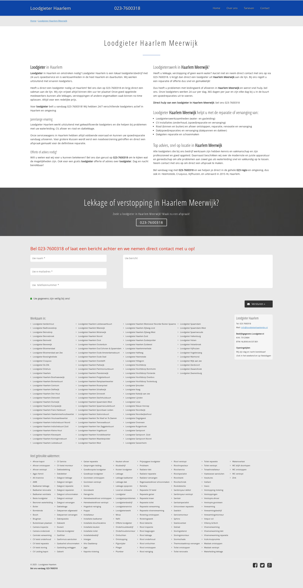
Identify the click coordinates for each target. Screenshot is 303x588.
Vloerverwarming (212, 527)
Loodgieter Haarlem (50, 8)
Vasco (206, 486)
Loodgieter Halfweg (134, 352)
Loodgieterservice (124, 506)
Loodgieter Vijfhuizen (190, 348)
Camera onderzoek (41, 531)
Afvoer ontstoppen (41, 465)
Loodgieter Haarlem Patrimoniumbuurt (96, 369)
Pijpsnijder (120, 543)
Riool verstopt (180, 461)
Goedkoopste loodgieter (95, 469)
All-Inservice (38, 477)
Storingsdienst (180, 531)
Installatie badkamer (93, 518)
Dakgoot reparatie (65, 486)
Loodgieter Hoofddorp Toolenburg (141, 381)
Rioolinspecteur (181, 465)
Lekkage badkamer (124, 477)
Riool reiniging (146, 551)
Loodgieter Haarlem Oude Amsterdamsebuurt (99, 352)
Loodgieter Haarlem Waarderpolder (94, 438)
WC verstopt (237, 473)
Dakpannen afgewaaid (67, 510)
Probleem (144, 465)
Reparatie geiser (147, 494)
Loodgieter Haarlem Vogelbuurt (92, 430)
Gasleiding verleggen (66, 547)
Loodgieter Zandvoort (190, 365)
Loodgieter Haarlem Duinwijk (46, 402)
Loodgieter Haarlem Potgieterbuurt (94, 377)
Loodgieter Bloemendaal (44, 348)
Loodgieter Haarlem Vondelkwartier (94, 434)
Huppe (87, 510)
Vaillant (207, 482)
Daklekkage (62, 506)
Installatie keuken (92, 527)
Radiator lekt (145, 469)
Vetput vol (209, 518)
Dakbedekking (63, 469)
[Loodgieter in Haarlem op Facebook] (255, 565)
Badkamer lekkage (41, 486)
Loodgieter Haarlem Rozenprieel (92, 385)
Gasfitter (61, 535)
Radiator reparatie (148, 473)
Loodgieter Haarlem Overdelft (91, 361)
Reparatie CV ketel (148, 490)
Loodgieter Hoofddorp (136, 365)
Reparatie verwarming (150, 506)
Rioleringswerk (146, 518)
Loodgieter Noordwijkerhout (139, 414)
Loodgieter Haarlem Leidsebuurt (47, 443)
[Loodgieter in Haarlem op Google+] (270, 565)
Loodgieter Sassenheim (136, 443)
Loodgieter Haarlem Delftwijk (46, 389)
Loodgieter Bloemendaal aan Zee (48, 352)
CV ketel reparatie (41, 543)
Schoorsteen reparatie (184, 506)
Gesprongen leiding (92, 465)
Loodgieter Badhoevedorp (45, 328)
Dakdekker (62, 473)
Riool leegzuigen (147, 531)
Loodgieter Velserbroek (190, 344)
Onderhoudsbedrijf (124, 527)
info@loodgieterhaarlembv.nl (254, 327)
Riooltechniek (180, 482)
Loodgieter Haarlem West (89, 443)
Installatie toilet (91, 531)
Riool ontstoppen (148, 547)
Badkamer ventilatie (42, 494)
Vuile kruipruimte (212, 539)
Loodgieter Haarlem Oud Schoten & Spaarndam (99, 348)
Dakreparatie (63, 518)
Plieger (119, 547)
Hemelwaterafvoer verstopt (96, 502)
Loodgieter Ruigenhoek (136, 426)
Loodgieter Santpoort (135, 430)
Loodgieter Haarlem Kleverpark (47, 434)
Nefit (118, 518)
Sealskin (177, 510)
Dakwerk (61, 523)
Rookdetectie (180, 486)
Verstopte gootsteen (213, 502)
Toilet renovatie (181, 551)
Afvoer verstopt (40, 469)
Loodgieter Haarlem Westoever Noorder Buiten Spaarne (151, 324)
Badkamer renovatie (42, 490)
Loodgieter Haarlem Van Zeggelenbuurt (96, 426)
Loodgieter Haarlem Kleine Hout (47, 430)
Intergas (87, 539)
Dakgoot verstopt (65, 498)
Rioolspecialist (180, 473)
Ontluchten (121, 535)
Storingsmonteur (181, 535)
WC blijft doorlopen (241, 465)
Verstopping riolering (213, 490)
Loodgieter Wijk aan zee (191, 361)
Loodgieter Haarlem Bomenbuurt (48, 381)
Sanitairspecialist (181, 502)
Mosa (118, 514)
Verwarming (209, 506)
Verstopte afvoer (211, 498)
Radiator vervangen (148, 477)
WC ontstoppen (239, 469)
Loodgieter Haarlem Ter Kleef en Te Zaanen (97, 418)
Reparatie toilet (147, 502)
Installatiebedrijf (91, 535)
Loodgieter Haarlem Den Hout (46, 393)
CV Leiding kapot (40, 551)
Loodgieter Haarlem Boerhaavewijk (49, 377)
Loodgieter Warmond (189, 356)
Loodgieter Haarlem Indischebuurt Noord (51, 422)
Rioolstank (178, 477)
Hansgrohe (88, 494)
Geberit (60, 551)
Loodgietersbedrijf (124, 502)
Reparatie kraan (147, 498)
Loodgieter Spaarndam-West (193, 328)
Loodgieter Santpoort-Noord (139, 438)
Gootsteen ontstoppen (94, 477)
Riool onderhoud (147, 539)
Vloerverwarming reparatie (216, 535)
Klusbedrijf (121, 465)
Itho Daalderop (90, 543)
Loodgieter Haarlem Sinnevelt (91, 393)
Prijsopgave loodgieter (150, 461)
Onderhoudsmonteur (125, 531)
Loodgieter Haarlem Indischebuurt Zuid (50, 426)
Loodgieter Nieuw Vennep (137, 406)
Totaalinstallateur (212, 469)
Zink (234, 477)
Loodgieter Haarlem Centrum (46, 385)
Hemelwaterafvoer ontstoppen (98, 498)
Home (33, 20)
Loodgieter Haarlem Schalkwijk (92, 389)
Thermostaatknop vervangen (187, 543)
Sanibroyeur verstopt (183, 494)
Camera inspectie (40, 527)
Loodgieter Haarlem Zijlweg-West (140, 332)
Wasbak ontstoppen (213, 543)
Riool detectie (146, 523)
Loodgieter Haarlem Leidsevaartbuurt (95, 324)
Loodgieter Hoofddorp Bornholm (141, 369)
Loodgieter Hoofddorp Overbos (140, 377)
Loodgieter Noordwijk (135, 410)
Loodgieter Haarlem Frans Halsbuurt (49, 410)
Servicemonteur (181, 514)
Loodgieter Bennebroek (43, 336)
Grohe (86, 486)
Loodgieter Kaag (133, 389)
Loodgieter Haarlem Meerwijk (52, 20)
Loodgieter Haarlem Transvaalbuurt (94, 422)
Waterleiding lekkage (213, 551)
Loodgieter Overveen (135, 422)
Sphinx (177, 518)
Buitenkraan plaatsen (42, 523)
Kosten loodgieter (124, 469)
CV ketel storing (40, 547)
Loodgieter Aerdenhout (43, 324)
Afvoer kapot (39, 461)
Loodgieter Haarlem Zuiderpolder (141, 340)
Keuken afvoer (122, 461)
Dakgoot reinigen (65, 482)
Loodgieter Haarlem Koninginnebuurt (50, 438)
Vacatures (208, 477)
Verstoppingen (210, 494)
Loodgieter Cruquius (42, 361)
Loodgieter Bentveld (42, 340)
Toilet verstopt (210, 465)
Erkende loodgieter (65, 531)
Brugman (37, 518)
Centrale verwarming (42, 535)
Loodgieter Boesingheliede (45, 356)
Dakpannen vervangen (67, 514)
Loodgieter (121, 494)
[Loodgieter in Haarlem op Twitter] (262, 565)
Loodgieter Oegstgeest (136, 418)
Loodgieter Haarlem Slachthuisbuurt (94, 397)
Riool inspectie (146, 527)
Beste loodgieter (40, 498)
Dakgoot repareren (65, 490)
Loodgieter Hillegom (135, 361)
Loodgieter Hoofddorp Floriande (140, 373)
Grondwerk (89, 490)
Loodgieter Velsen (188, 340)
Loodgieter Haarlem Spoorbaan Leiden (95, 410)
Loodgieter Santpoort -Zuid (138, 434)
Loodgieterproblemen (126, 498)
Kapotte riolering (91, 551)
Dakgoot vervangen (66, 502)
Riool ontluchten (147, 543)
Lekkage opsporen (124, 486)
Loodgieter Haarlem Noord (90, 336)
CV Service (61, 461)
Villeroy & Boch (211, 523)
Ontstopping (121, 539)
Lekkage (119, 473)
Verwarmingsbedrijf (213, 510)
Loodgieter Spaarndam (190, 324)
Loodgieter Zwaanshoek (191, 369)
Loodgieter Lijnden (134, 397)
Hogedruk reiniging (92, 506)
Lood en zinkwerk (124, 490)
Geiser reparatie (91, 461)
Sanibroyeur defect (182, 490)
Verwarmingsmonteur (214, 514)
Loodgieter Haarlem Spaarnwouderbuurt (96, 406)
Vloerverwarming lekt (213, 531)
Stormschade (180, 539)
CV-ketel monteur (65, 465)
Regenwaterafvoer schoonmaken (155, 482)
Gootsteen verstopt (92, 482)
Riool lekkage (146, 535)
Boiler (35, 506)
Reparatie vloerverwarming (152, 510)
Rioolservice (179, 469)
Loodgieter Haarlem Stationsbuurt (93, 414)
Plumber (119, 551)
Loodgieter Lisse (133, 402)
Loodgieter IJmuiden (135, 385)
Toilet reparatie (211, 461)
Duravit (60, 527)
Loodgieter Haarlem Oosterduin (92, 344)
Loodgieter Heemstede (136, 356)
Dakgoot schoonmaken (67, 494)
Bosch (35, 514)
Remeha (143, 486)
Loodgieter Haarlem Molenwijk (92, 332)
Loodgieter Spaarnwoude (191, 332)
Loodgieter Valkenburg (190, 336)
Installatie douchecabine (95, 523)
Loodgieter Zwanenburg (191, 373)
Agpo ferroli (38, 473)
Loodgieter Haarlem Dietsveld (46, 397)
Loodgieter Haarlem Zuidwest (139, 344)
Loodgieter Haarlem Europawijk (47, 406)
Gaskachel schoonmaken (68, 543)
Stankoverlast (180, 523)
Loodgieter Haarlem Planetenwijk (93, 373)
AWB (35, 482)
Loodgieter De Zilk (41, 365)
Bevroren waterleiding (43, 502)
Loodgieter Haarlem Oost (89, 340)
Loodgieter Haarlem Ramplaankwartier (95, 381)
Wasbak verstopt (211, 547)
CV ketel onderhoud (42, 539)
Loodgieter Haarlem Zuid (137, 336)
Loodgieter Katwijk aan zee (138, 393)
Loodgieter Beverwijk (42, 344)
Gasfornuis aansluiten (67, 539)
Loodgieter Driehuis (42, 369)
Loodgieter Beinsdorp (42, 332)
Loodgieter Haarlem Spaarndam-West (95, 402)
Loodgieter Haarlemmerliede (138, 348)
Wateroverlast (238, 461)
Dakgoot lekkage (64, 477)
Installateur (89, 514)
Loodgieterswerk (123, 510)
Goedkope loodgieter (93, 473)
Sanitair (177, 498)
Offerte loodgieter (124, 523)
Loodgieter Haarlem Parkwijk (91, 365)
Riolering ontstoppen (149, 514)
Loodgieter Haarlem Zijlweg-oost (140, 328)
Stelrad (177, 527)
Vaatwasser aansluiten (214, 473)
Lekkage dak (121, 482)
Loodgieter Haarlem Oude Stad (92, 356)
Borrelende (38, 510)
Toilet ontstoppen (182, 547)
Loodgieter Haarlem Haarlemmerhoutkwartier (53, 414)
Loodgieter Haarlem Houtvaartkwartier (50, 418)
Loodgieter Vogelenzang (191, 352)
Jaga (85, 547)
